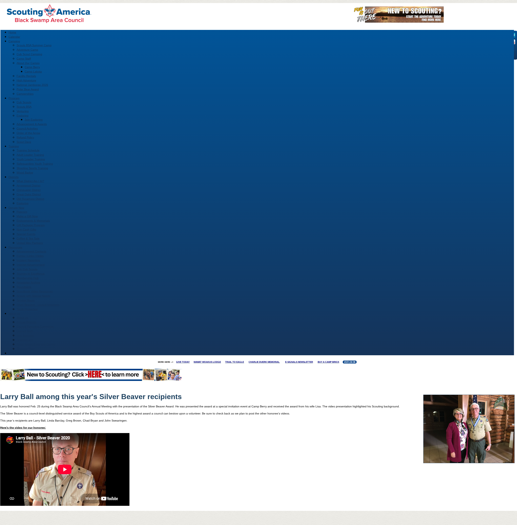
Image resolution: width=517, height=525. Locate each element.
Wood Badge (25, 172)
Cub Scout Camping (29, 54)
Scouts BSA (24, 106)
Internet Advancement (31, 264)
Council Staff (25, 331)
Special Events (26, 234)
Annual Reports (26, 322)
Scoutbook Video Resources (35, 291)
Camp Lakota (33, 71)
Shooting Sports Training (32, 168)
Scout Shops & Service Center (36, 344)
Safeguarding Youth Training (35, 163)
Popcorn (22, 211)
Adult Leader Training (30, 154)
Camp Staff (24, 58)
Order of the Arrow (28, 133)
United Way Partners (30, 243)
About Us (22, 317)
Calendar (14, 36)
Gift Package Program (31, 225)
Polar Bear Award (28, 89)
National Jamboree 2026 (32, 84)
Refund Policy (25, 137)
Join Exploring (34, 119)
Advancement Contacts (31, 251)
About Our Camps (28, 63)
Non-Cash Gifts (26, 229)
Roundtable (24, 287)
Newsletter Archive (28, 282)
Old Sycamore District (30, 198)
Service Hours (26, 300)
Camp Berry (32, 67)
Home (12, 32)
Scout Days (24, 141)
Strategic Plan (25, 348)
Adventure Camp (27, 49)
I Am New (14, 353)
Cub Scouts (24, 102)
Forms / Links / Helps (30, 255)
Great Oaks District (29, 194)
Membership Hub (28, 278)
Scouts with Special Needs (33, 295)
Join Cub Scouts (27, 269)
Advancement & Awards (32, 124)
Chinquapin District (29, 190)
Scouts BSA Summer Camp (34, 45)
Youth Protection (27, 309)
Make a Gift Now (27, 216)
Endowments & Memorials (33, 220)
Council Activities (27, 128)
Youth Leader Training (31, 159)
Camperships (25, 93)
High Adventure (26, 80)
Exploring (22, 115)
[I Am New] (397, 21)
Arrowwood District (28, 185)
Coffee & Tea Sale (28, 238)
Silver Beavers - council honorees (38, 304)
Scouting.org (25, 340)
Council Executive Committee (35, 326)
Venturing (23, 111)
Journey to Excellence (31, 273)
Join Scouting (25, 335)
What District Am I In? (30, 181)
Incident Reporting (28, 260)
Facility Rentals (26, 76)
